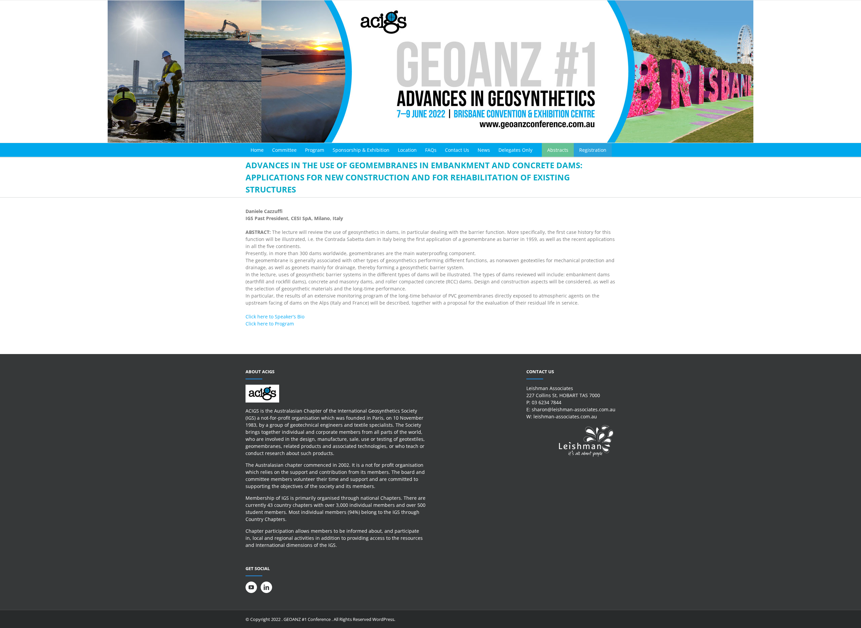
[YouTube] (251, 587)
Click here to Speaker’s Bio (275, 316)
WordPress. (383, 619)
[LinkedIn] (266, 587)
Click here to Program (270, 323)
